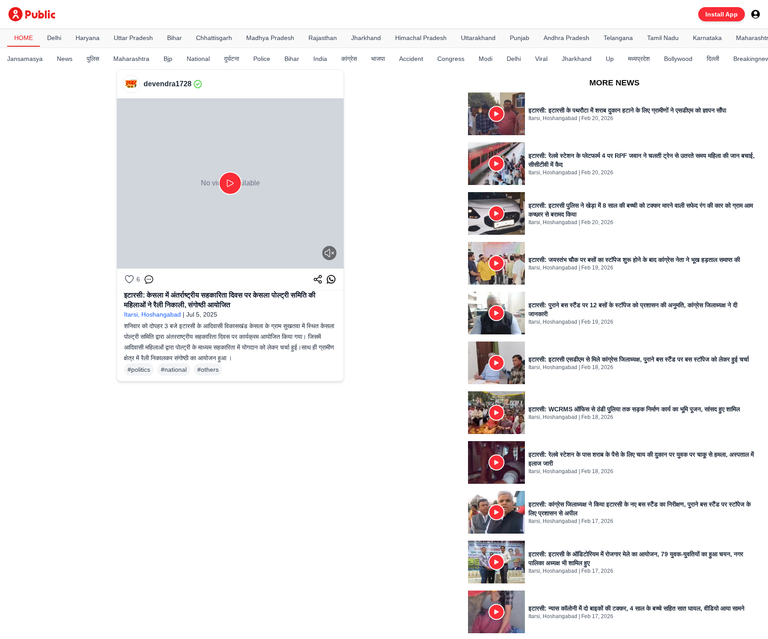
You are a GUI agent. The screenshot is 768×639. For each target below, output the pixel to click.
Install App (721, 14)
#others (208, 369)
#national (174, 369)
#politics (139, 369)
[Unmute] (329, 253)
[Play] (230, 183)
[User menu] (755, 14)
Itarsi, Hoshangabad (152, 314)
